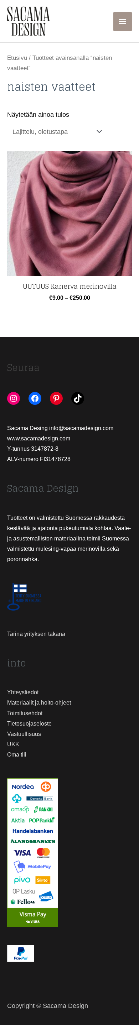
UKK (13, 744)
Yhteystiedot (22, 692)
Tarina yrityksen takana (36, 634)
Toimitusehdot (24, 713)
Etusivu (17, 57)
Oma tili (16, 755)
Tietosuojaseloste (29, 724)
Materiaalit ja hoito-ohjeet (39, 703)
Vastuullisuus (24, 734)
